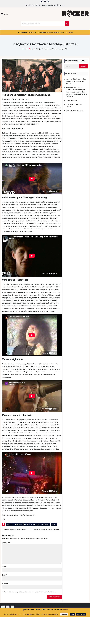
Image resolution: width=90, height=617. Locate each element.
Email (4, 575)
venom (54, 524)
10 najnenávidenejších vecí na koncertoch (46, 529)
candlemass (18, 524)
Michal (14, 99)
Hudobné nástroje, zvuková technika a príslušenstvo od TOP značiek (50, 32)
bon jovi (9, 524)
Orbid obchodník (71, 100)
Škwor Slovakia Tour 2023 (74, 111)
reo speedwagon (43, 524)
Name (4, 566)
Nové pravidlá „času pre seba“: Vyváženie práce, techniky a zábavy (76, 81)
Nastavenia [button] (64, 614)
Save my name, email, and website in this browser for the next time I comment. (30, 592)
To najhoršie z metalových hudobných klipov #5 (26, 95)
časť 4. (17, 515)
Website (5, 583)
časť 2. (28, 515)
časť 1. (33, 515)
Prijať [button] (72, 614)
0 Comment (25, 99)
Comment (6, 543)
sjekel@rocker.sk (49, 5)
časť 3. (23, 515)
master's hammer (30, 524)
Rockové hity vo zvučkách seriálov (15, 529)
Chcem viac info (81, 614)
